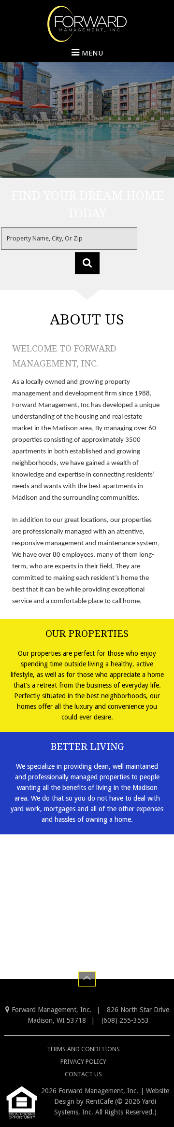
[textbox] (69, 238)
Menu (92, 53)
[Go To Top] (87, 979)
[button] (87, 263)
